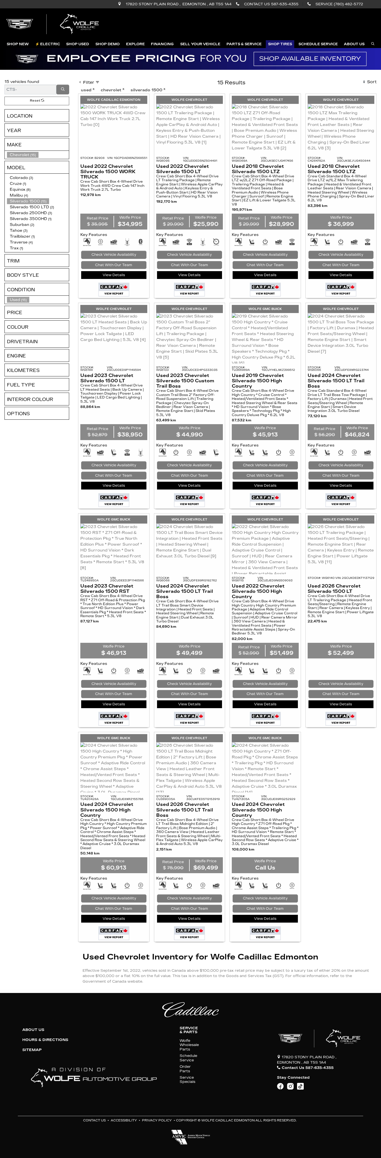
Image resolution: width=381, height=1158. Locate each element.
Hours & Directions (45, 1040)
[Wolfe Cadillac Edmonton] (53, 24)
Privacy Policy (157, 1120)
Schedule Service (188, 1058)
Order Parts (185, 1068)
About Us (33, 1030)
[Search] (62, 89)
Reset (35, 100)
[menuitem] (38, 300)
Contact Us (94, 1120)
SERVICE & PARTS (189, 1030)
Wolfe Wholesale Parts (189, 1044)
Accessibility (124, 1120)
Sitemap (32, 1050)
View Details (114, 275)
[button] (17, 44)
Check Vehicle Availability (113, 255)
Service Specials (187, 1079)
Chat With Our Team (113, 265)
